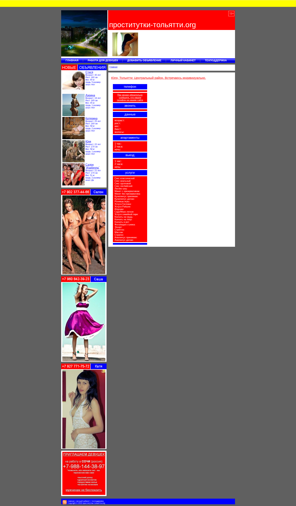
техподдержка (97, 501)
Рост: (87, 77)
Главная (113, 67)
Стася (89, 72)
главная (71, 501)
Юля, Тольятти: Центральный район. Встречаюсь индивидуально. (158, 78)
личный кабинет (83, 501)
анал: (88, 84)
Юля (88, 141)
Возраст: (89, 75)
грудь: (88, 82)
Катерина (91, 118)
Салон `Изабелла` (92, 166)
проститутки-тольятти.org (152, 25)
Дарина (90, 95)
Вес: (87, 80)
